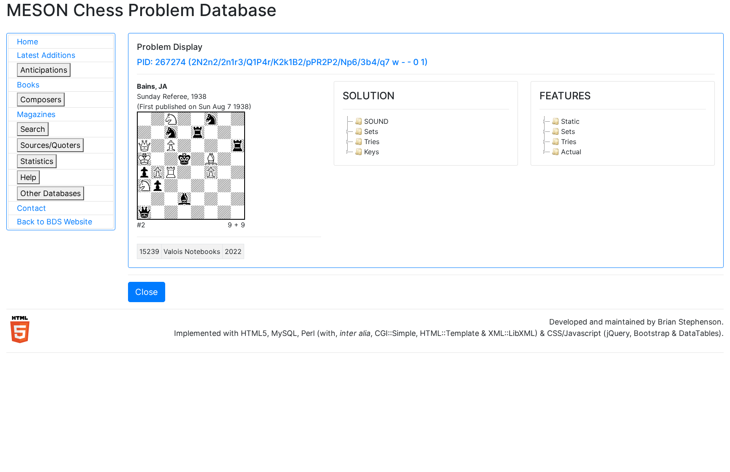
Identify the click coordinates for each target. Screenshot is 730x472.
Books (28, 84)
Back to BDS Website (54, 221)
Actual (571, 151)
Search (32, 129)
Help (28, 177)
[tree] (426, 136)
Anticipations (43, 69)
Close (146, 292)
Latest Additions (46, 55)
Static (570, 121)
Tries (371, 141)
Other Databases (50, 193)
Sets (371, 131)
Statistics (36, 161)
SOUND (376, 121)
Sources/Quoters (50, 145)
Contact (31, 208)
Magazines (36, 114)
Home (27, 41)
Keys (371, 151)
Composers (40, 99)
